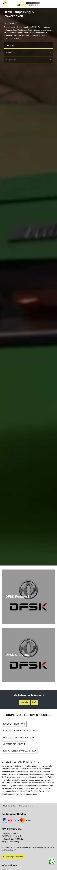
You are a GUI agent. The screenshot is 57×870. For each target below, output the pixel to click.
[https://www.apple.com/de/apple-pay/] (28, 820)
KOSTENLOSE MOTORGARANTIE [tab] (19, 730)
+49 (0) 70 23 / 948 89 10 (12, 839)
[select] (50, 45)
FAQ (34, 702)
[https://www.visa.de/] (16, 820)
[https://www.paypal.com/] (4, 820)
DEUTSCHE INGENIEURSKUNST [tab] (18, 737)
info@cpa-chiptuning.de (11, 842)
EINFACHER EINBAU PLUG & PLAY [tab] (19, 751)
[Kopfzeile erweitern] (53, 4)
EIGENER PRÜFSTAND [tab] (14, 724)
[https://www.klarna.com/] (10, 820)
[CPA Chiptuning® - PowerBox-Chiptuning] (28, 4)
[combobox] (28, 45)
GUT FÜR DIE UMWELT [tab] (14, 744)
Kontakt (24, 702)
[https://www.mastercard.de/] (22, 820)
